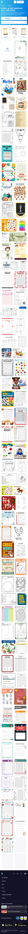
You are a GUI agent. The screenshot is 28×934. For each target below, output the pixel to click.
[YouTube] (25, 873)
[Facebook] (13, 873)
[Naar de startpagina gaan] (1, 2)
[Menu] (26, 2)
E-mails (20, 18)
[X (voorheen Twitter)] (21, 873)
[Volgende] (26, 32)
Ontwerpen (7, 18)
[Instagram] (17, 873)
